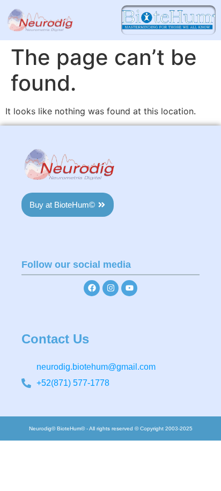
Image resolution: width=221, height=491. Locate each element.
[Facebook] (92, 288)
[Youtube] (129, 288)
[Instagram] (110, 288)
